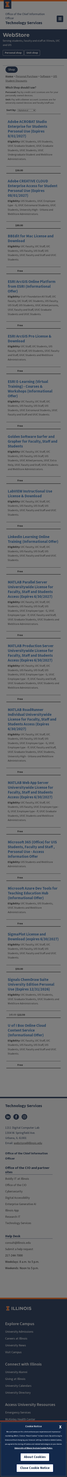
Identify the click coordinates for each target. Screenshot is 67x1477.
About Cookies (35, 1457)
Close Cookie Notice (35, 1468)
